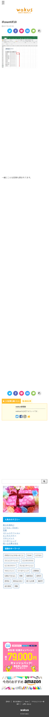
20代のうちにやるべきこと (14, 555)
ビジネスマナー (9, 535)
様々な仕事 (30, 581)
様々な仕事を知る (10, 543)
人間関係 (36, 571)
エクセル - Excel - (11, 527)
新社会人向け (17, 581)
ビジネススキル (27, 560)
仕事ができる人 (10, 576)
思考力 (39, 576)
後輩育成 (29, 576)
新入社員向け (8, 525)
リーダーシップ (9, 541)
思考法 (7, 581)
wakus (24, 709)
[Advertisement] (24, 97)
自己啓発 (8, 586)
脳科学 (40, 581)
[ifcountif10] (27, 30)
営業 (5, 530)
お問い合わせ (27, 704)
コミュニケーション (11, 533)
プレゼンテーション (26, 566)
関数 (16, 586)
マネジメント (8, 538)
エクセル (38, 555)
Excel (29, 555)
